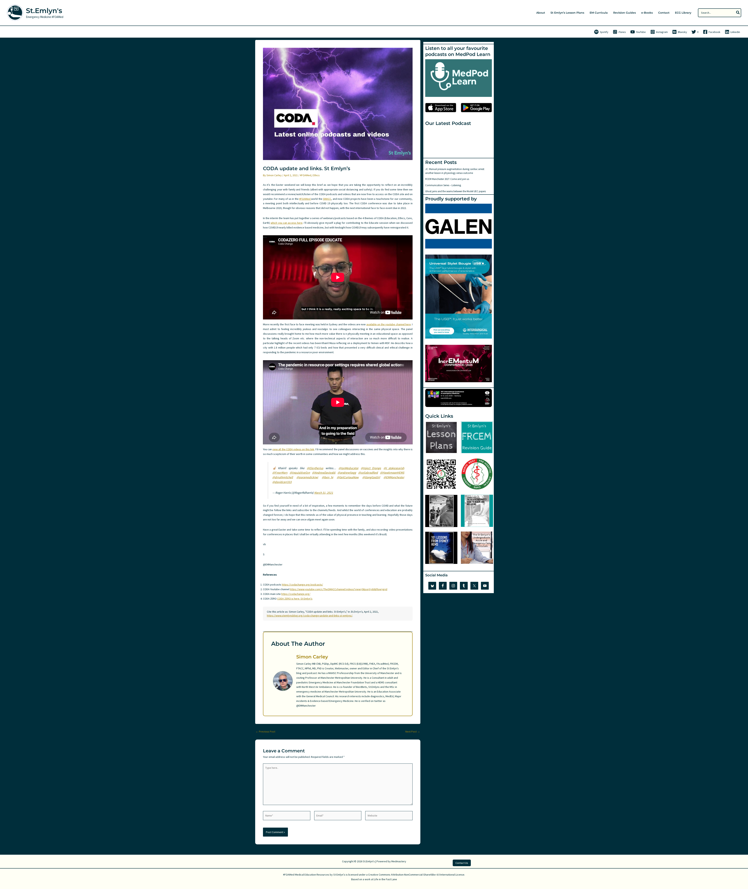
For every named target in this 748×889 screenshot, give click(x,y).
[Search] (738, 13)
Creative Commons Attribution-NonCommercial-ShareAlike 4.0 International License (416, 874)
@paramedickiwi (307, 477)
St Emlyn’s (339, 874)
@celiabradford (368, 472)
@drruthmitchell (282, 477)
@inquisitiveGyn (300, 472)
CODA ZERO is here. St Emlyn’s (294, 598)
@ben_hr (327, 477)
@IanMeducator (348, 468)
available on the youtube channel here (388, 324)
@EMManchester (394, 477)
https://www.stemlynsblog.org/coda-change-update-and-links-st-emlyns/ (309, 615)
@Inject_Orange (371, 468)
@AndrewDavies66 (323, 472)
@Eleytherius (315, 468)
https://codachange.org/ (295, 594)
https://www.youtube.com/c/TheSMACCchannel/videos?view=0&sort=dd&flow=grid (338, 589)
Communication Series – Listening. (443, 185)
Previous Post (265, 731)
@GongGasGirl (371, 477)
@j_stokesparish (394, 468)
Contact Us (461, 863)
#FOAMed (305, 175)
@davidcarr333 (282, 482)
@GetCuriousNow (348, 477)
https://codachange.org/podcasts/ (302, 584)
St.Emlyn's (44, 10)
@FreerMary (280, 472)
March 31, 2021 (323, 492)
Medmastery (398, 861)
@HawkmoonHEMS (392, 472)
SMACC (327, 199)
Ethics (316, 175)
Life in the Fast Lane (385, 879)
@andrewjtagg (347, 472)
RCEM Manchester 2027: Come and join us (447, 179)
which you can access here (287, 223)
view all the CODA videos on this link (293, 449)
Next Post (412, 731)
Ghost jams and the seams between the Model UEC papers (455, 191)
